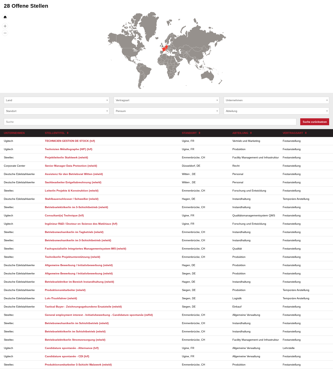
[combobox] (56, 100)
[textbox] (56, 100)
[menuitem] (166, 49)
